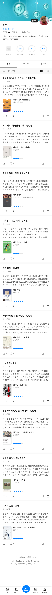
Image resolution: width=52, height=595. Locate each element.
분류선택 (4, 71)
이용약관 (29, 561)
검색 (36, 3)
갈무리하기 (42, 116)
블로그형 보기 (41, 71)
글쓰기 (26, 589)
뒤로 (4, 3)
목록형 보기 (48, 71)
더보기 (42, 3)
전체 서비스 (48, 3)
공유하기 (48, 116)
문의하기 (37, 561)
